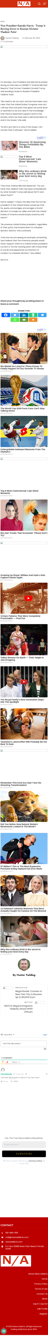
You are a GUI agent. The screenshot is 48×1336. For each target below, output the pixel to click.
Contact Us (42, 1293)
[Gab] (33, 315)
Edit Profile (42, 1308)
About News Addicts (38, 1273)
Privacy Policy (41, 1283)
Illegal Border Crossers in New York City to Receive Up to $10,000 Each (28, 993)
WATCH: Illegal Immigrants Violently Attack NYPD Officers (18, 1007)
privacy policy (35, 1161)
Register (44, 1313)
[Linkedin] (24, 315)
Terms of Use (41, 1288)
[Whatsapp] (15, 320)
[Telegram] (42, 315)
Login (44, 1034)
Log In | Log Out (40, 1303)
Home (45, 1278)
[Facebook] (5, 315)
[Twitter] (15, 315)
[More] (33, 320)
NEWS (2, 21)
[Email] (24, 320)
